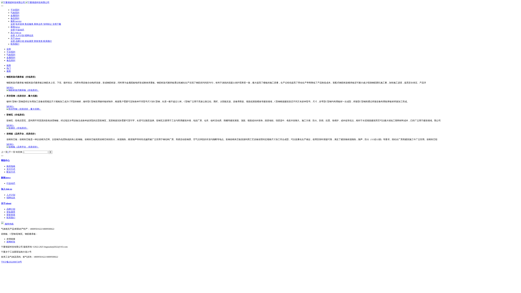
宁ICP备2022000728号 (11, 262)
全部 (13, 24)
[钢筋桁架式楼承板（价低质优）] (23, 90)
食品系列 (11, 60)
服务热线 (9, 224)
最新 (9, 71)
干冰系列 (11, 52)
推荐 (9, 65)
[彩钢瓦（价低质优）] (17, 128)
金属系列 (11, 57)
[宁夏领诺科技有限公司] (260, 2)
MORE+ (10, 87)
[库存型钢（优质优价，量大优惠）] (24, 109)
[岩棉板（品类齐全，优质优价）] (23, 147)
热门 (9, 68)
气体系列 (11, 55)
